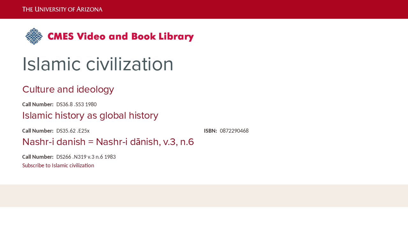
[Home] (113, 39)
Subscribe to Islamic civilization (58, 166)
